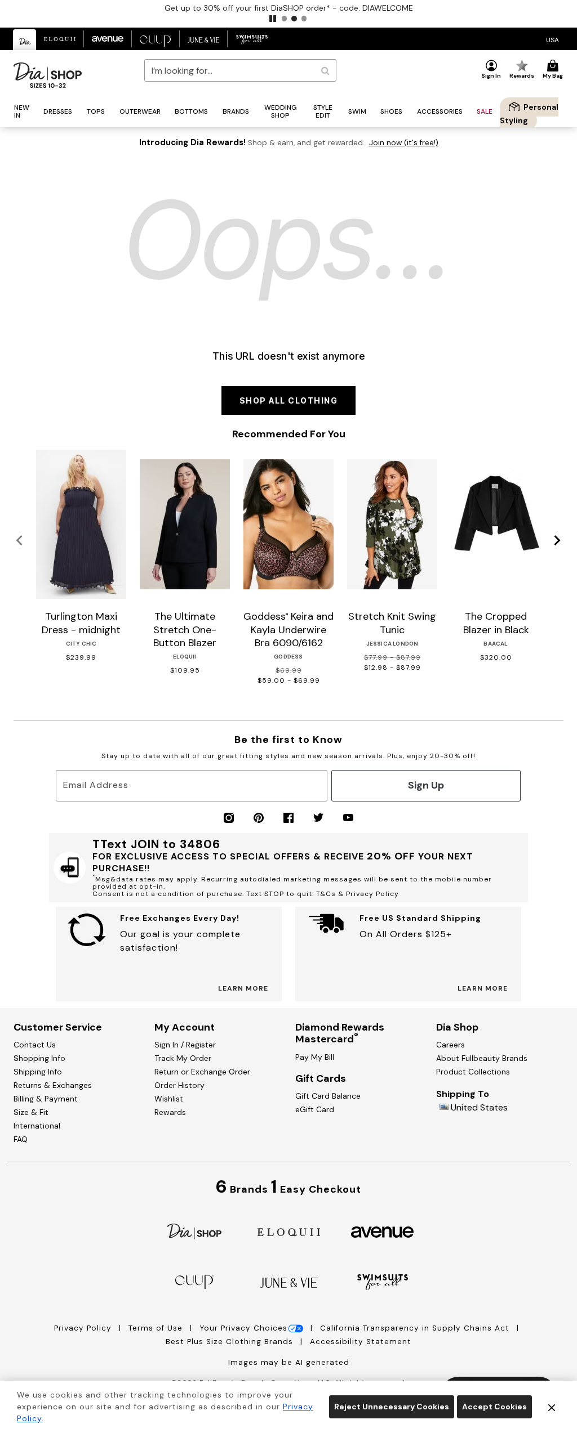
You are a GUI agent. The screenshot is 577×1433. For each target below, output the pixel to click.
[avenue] (382, 1231)
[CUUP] (194, 1281)
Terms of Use (156, 1328)
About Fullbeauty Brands (481, 1058)
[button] (272, 18)
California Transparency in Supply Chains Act (416, 1328)
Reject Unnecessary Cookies (391, 1406)
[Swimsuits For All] (382, 1281)
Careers (450, 1045)
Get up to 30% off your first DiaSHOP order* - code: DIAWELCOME (289, 8)
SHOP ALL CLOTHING (288, 400)
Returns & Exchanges (53, 1085)
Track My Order (182, 1058)
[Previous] (19, 541)
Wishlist (168, 1099)
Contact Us (35, 1045)
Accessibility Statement (360, 1341)
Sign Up (426, 785)
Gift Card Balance (328, 1096)
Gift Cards (320, 1078)
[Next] (557, 541)
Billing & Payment (46, 1099)
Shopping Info (39, 1058)
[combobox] (240, 70)
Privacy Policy (84, 1328)
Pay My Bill (314, 1057)
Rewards (170, 1112)
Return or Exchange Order (202, 1072)
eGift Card (314, 1109)
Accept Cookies (494, 1406)
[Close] (551, 1407)
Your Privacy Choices (243, 1328)
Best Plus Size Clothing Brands (231, 1341)
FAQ (21, 1139)
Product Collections (473, 1072)
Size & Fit (31, 1112)
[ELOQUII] (289, 1231)
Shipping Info (38, 1072)
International (37, 1126)
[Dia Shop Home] (48, 75)
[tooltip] (25, 39)
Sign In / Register (185, 1045)
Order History (179, 1085)
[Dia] (194, 1231)
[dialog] (552, 39)
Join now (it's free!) (403, 142)
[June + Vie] (288, 1282)
